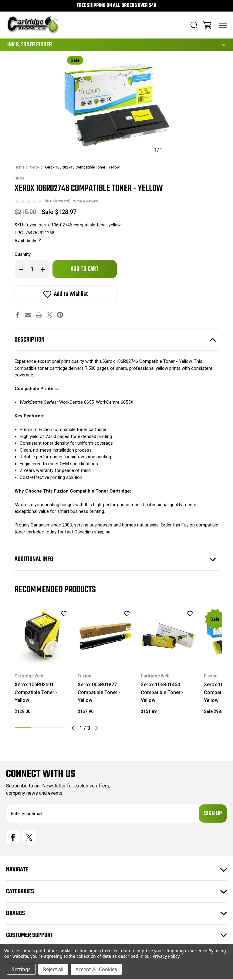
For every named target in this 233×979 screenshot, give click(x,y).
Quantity (23, 254)
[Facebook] (18, 315)
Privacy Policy (166, 956)
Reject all (53, 969)
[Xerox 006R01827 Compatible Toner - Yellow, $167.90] (105, 636)
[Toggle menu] (223, 25)
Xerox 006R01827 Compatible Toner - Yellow (99, 692)
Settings (21, 969)
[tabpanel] (42, 663)
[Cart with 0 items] (207, 25)
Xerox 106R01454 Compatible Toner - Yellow (162, 692)
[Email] (28, 315)
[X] (49, 315)
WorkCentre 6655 (76, 402)
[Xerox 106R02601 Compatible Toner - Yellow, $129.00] (42, 636)
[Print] (39, 315)
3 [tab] (57, 727)
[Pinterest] (60, 315)
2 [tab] (40, 727)
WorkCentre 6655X (114, 402)
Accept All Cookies (96, 969)
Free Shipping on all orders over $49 (117, 5)
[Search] (194, 25)
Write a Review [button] (85, 201)
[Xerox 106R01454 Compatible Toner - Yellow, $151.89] (169, 636)
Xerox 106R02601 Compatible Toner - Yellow (36, 692)
